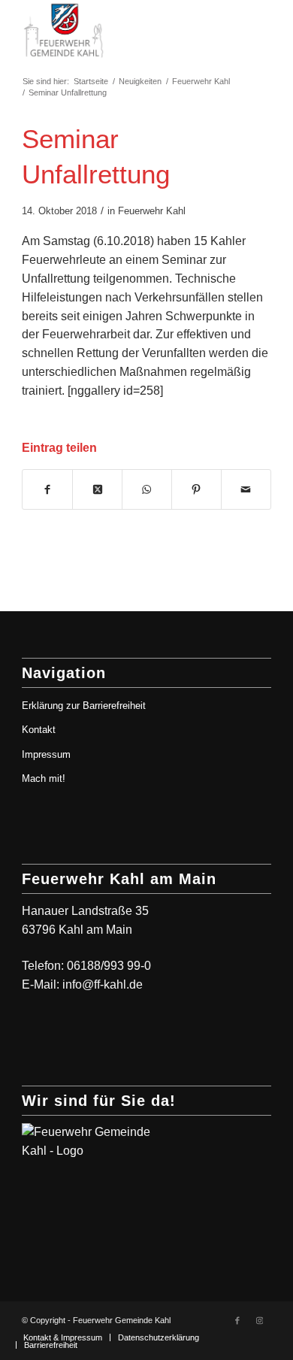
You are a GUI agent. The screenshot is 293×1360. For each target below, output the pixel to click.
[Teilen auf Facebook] (47, 489)
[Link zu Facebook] (237, 1320)
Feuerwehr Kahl (152, 211)
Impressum (46, 754)
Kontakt (39, 729)
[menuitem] (63, 1337)
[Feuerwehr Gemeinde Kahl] (121, 30)
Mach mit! (43, 778)
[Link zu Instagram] (260, 1320)
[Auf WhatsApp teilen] (146, 489)
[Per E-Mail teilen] (246, 489)
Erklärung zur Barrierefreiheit (84, 705)
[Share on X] (97, 489)
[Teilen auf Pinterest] (196, 489)
